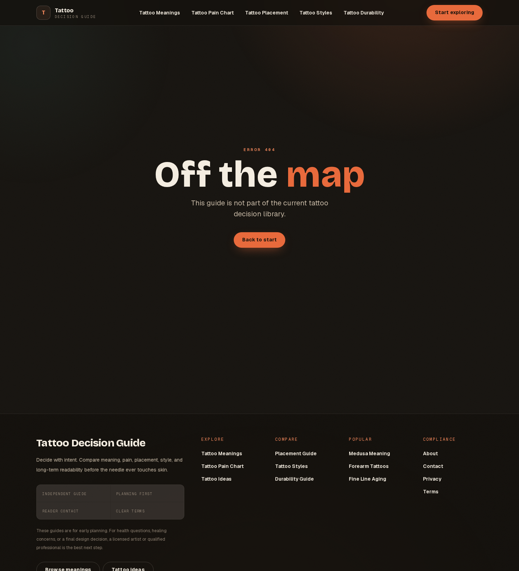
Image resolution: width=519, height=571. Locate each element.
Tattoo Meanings (159, 13)
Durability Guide (294, 479)
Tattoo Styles (315, 13)
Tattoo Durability (364, 13)
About (430, 453)
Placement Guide (296, 453)
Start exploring (454, 12)
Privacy (432, 479)
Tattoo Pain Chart (212, 13)
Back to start (259, 239)
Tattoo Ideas (216, 479)
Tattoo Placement (266, 13)
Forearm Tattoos (369, 466)
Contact (433, 466)
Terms (431, 491)
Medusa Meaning (369, 453)
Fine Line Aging (367, 479)
